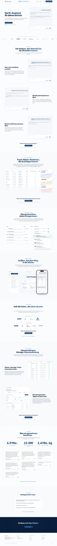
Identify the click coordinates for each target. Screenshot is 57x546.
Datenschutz (43, 538)
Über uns (38, 1)
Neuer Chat (15, 273)
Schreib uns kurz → (31, 511)
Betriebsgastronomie (19, 538)
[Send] (50, 28)
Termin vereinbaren (49, 1)
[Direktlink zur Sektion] (42, 49)
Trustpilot (30, 539)
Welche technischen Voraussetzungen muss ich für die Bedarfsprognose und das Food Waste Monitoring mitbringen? (28, 500)
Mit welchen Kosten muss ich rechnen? (21, 505)
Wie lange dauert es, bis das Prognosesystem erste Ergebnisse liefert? (26, 507)
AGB (42, 539)
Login (44, 1)
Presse (41, 1)
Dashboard (25, 281)
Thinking (47, 28)
